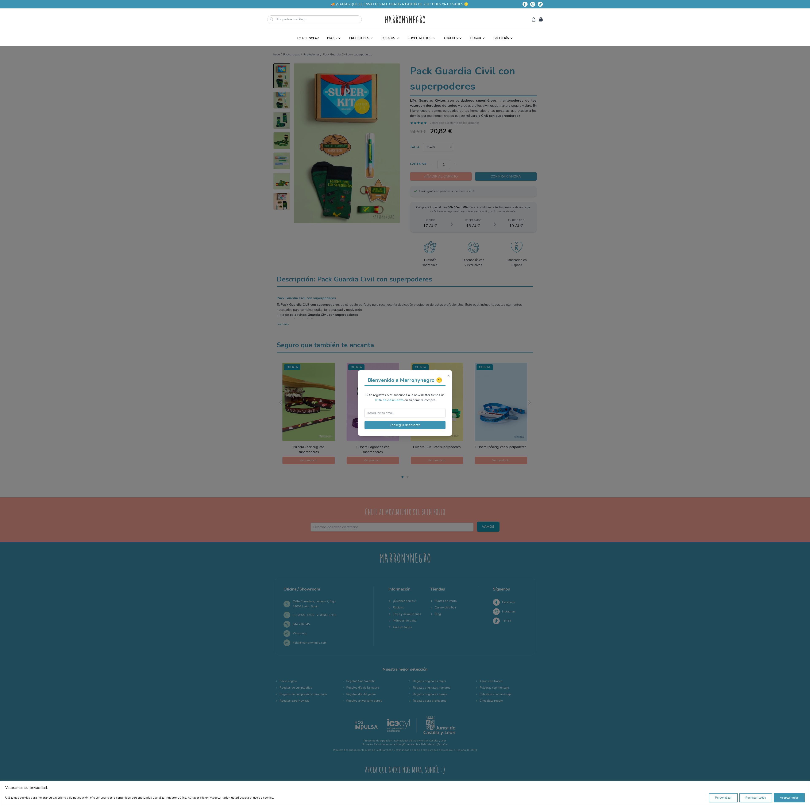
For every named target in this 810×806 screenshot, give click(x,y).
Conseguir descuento (405, 425)
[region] (405, 793)
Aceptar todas (789, 798)
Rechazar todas (755, 798)
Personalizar (723, 798)
